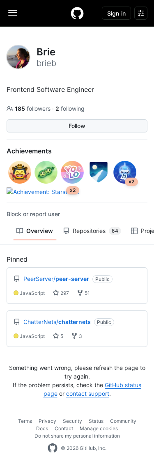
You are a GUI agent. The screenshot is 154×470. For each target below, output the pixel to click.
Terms (25, 421)
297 (64, 293)
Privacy (47, 421)
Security (72, 421)
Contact (64, 428)
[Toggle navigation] (13, 13)
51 (86, 293)
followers (33, 108)
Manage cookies (99, 428)
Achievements (29, 151)
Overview (39, 230)
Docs (42, 428)
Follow (77, 125)
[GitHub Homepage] (52, 448)
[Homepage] (77, 13)
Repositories (95, 230)
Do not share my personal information (77, 436)
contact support (87, 393)
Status (96, 421)
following (70, 108)
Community (123, 421)
